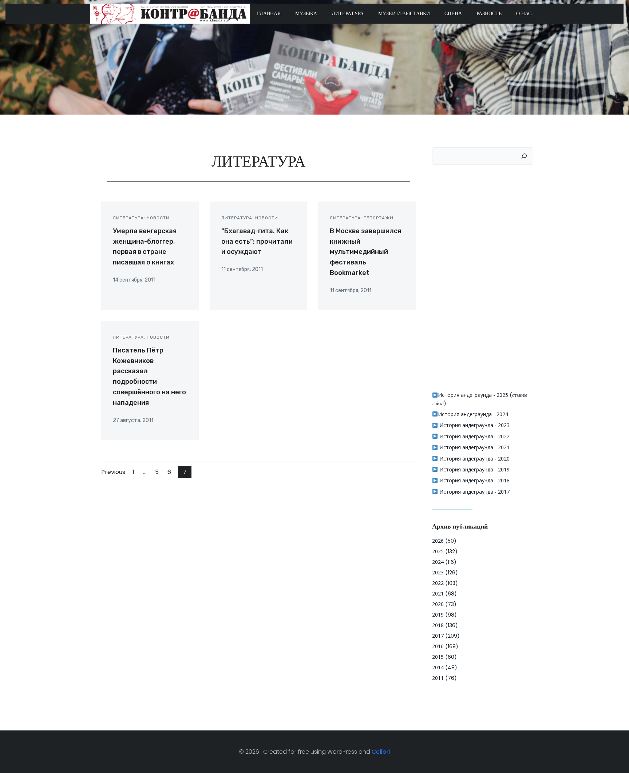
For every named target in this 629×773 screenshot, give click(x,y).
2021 (438, 593)
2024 (438, 561)
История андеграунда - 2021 (474, 447)
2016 (438, 646)
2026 (438, 540)
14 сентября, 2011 (134, 280)
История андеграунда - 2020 (474, 458)
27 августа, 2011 (133, 420)
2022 (438, 582)
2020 (438, 604)
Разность (489, 13)
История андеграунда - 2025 (473, 394)
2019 (438, 614)
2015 (438, 656)
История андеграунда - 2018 (474, 480)
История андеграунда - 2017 (474, 491)
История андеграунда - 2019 (474, 469)
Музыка (306, 13)
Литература (348, 13)
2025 (438, 551)
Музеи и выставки (404, 13)
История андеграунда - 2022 (474, 436)
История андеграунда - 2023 (474, 425)
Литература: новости (141, 217)
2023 (438, 572)
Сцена (453, 13)
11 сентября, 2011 (242, 269)
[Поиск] (524, 156)
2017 (438, 635)
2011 (438, 677)
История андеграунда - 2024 (473, 414)
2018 (438, 625)
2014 (438, 667)
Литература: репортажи (361, 217)
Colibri (381, 752)
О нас (523, 13)
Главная (269, 13)
